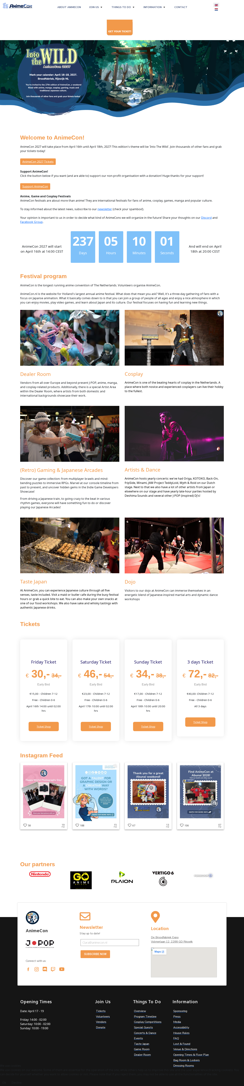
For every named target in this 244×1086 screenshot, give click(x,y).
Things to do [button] (121, 7)
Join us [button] (94, 7)
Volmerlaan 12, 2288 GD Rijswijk (172, 942)
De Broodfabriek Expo (165, 937)
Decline (17, 1083)
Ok (4, 1083)
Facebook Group (31, 222)
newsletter (105, 209)
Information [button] (152, 7)
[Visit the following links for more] (28, 969)
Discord (206, 218)
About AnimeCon (69, 7)
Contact (180, 7)
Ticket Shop (44, 726)
